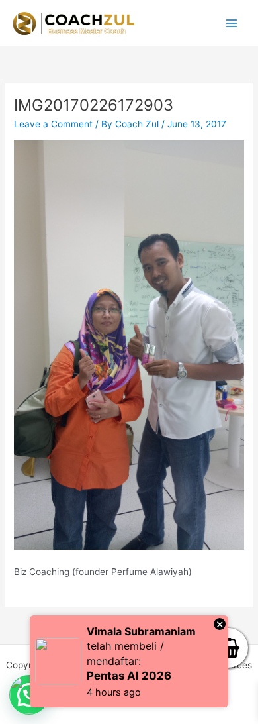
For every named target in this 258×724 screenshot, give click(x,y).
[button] (29, 695)
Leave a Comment (53, 124)
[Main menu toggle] (232, 23)
